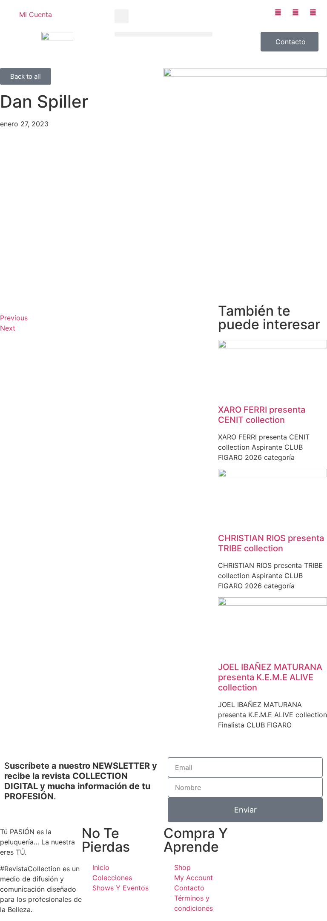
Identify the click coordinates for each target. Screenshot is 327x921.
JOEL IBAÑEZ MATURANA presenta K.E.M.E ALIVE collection (270, 677)
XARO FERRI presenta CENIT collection (261, 415)
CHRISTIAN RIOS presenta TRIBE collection (271, 543)
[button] (122, 16)
